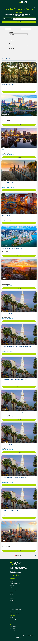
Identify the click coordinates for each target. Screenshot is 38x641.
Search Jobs (19, 21)
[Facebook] (13, 575)
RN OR (3, 543)
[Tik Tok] (19, 575)
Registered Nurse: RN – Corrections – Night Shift (14, 477)
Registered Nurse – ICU (8, 182)
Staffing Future (30, 635)
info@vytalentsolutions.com (15, 572)
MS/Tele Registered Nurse (8, 117)
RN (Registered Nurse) (7, 281)
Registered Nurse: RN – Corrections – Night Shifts (14, 379)
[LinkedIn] (11, 575)
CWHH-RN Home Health (8, 84)
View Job (19, 91)
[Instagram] (16, 575)
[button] (2, 2)
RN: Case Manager (6, 149)
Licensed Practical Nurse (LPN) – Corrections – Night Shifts (16, 346)
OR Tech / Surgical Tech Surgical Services (12, 248)
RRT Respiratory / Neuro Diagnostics (11, 510)
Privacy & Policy (19, 637)
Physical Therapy (6, 215)
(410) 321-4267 (13, 571)
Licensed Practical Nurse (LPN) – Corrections (13, 313)
